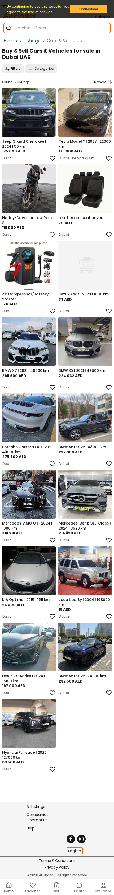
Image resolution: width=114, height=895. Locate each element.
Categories (44, 68)
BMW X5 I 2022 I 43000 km (82, 446)
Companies (38, 814)
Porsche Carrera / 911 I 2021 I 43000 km (28, 449)
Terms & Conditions (57, 861)
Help (30, 828)
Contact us (37, 820)
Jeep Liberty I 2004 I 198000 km (84, 602)
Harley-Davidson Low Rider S (27, 220)
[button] (55, 12)
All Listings (36, 806)
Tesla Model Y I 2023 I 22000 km (85, 144)
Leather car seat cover (81, 217)
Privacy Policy (57, 867)
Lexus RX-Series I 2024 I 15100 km (23, 678)
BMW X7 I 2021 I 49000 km (25, 370)
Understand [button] (88, 9)
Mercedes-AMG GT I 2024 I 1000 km (27, 525)
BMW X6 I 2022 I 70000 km (82, 676)
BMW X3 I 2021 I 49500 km (82, 370)
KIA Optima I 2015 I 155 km (26, 599)
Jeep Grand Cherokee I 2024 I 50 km (24, 144)
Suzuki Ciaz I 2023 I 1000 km (84, 294)
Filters (16, 68)
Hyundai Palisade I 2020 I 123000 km (25, 754)
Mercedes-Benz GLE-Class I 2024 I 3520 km (85, 525)
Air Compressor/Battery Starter (25, 296)
